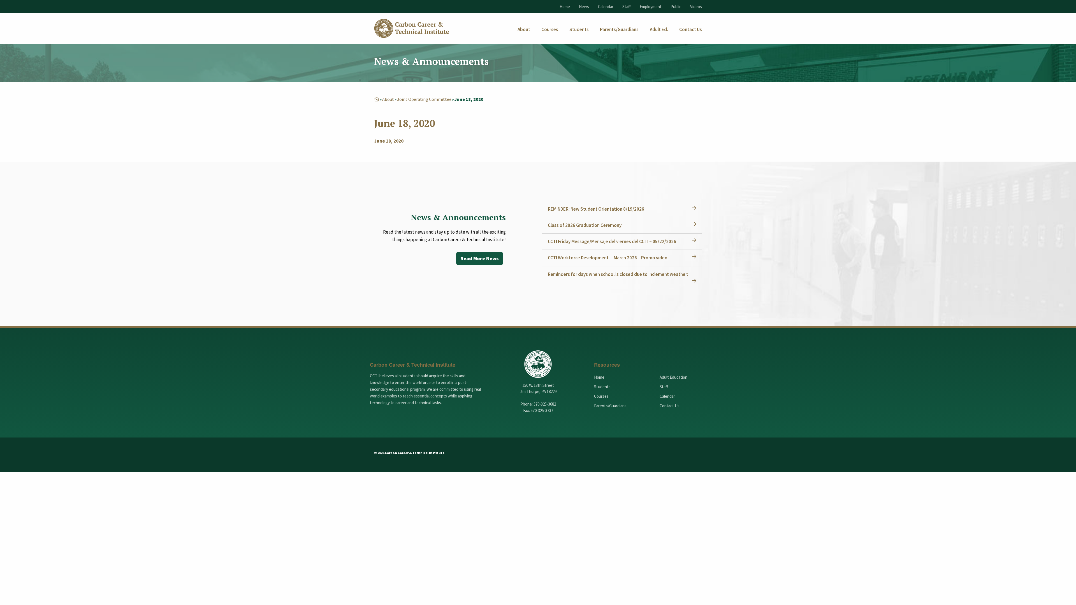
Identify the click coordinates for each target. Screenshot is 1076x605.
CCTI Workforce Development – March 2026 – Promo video (607, 258)
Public (676, 6)
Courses (601, 396)
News (584, 6)
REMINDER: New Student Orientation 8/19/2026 (596, 209)
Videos (696, 6)
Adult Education (673, 377)
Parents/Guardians (610, 405)
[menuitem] (524, 29)
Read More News (479, 258)
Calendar (605, 6)
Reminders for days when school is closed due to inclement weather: (618, 274)
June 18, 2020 (389, 141)
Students (602, 386)
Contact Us (670, 405)
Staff (626, 6)
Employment (651, 6)
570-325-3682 (545, 404)
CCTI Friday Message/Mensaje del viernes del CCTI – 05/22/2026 (612, 241)
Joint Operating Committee (424, 99)
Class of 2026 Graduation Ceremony (585, 225)
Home (565, 6)
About (388, 99)
